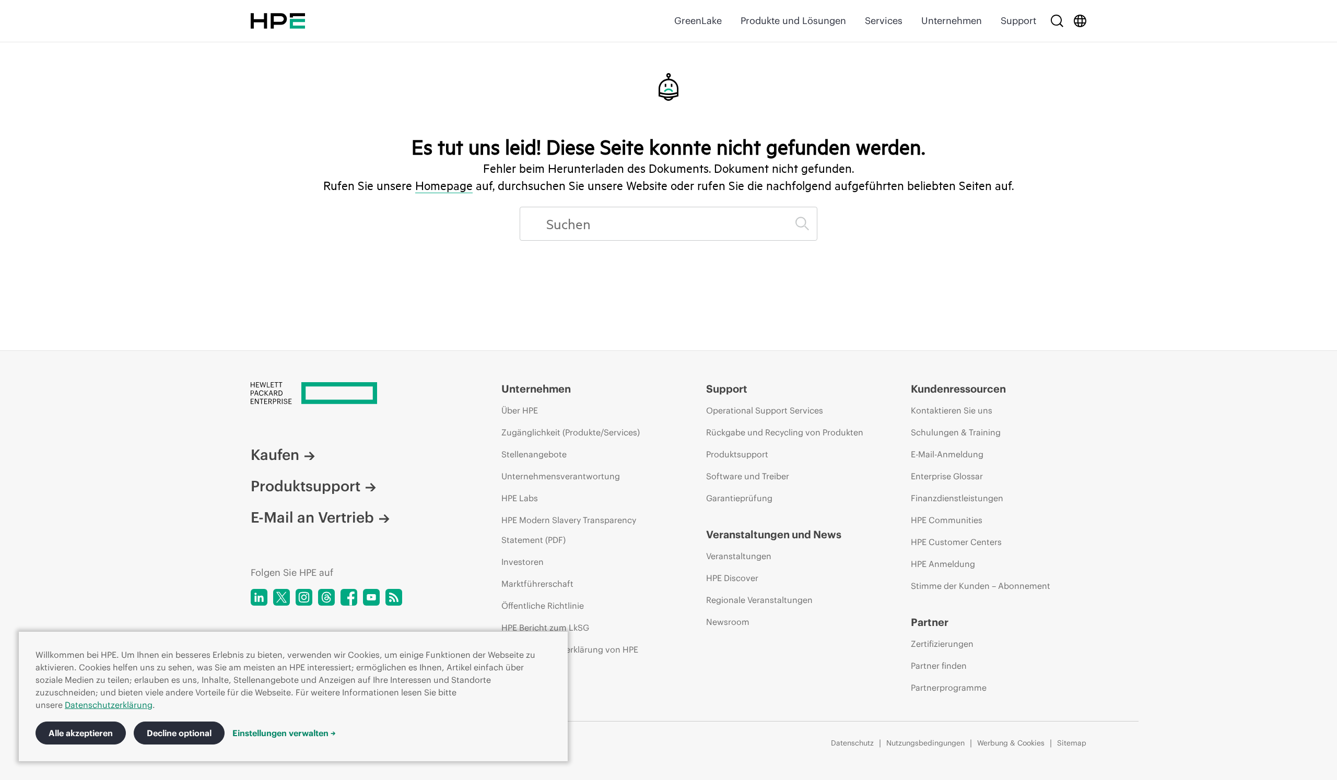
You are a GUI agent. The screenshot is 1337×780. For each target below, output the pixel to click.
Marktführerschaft (537, 583)
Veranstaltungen (738, 556)
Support (1018, 21)
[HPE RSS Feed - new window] (393, 597)
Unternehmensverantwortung (560, 476)
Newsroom (727, 622)
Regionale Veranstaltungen (759, 600)
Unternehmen (951, 21)
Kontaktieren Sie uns (951, 410)
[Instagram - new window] (304, 597)
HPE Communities (946, 520)
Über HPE (519, 410)
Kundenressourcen (958, 388)
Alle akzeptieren (81, 733)
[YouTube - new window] (371, 597)
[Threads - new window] (326, 597)
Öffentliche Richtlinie (542, 605)
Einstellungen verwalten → (284, 733)
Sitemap (1071, 743)
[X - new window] (281, 597)
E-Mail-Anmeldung (947, 454)
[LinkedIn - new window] (259, 597)
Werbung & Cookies (1011, 743)
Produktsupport (305, 486)
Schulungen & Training (956, 432)
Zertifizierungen (942, 644)
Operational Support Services (764, 410)
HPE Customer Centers (956, 542)
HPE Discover (732, 578)
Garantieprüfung (739, 498)
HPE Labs (519, 498)
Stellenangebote (534, 454)
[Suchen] (802, 224)
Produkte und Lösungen (793, 21)
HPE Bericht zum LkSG (545, 627)
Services (883, 21)
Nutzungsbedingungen (925, 743)
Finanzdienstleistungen (957, 498)
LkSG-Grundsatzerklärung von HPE (569, 649)
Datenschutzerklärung (109, 705)
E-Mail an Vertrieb (312, 517)
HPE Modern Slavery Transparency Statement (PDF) (568, 530)
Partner (929, 622)
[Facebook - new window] (349, 597)
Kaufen (275, 454)
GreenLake (698, 21)
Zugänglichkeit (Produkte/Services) (570, 432)
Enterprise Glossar (947, 476)
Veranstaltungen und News (773, 534)
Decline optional (179, 733)
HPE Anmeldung (943, 564)
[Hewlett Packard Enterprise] (278, 21)
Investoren (522, 562)
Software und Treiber (747, 476)
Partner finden (939, 665)
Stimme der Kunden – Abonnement (980, 586)
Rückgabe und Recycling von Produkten (784, 432)
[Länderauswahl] (1080, 21)
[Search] (1057, 21)
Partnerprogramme (949, 687)
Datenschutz (852, 743)
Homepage (444, 185)
